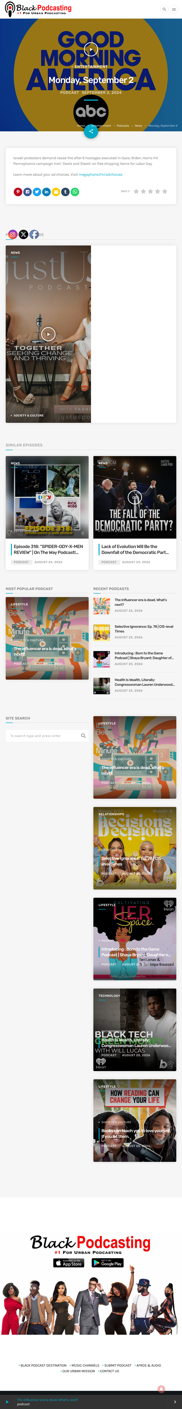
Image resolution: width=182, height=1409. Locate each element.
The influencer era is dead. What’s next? (141, 602)
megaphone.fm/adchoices (100, 174)
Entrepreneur (113, 1031)
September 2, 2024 (102, 92)
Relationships (111, 814)
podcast (69, 92)
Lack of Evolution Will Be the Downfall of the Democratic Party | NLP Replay (135, 552)
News (138, 126)
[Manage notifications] (161, 1389)
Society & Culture (116, 531)
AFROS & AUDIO (148, 1365)
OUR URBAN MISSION (79, 1371)
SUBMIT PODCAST (117, 1365)
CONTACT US (109, 1371)
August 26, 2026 (129, 611)
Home (81, 126)
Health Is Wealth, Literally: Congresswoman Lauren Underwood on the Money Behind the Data (144, 682)
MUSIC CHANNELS (85, 1365)
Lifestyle (107, 723)
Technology (109, 996)
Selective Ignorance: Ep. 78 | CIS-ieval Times (144, 628)
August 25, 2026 (129, 637)
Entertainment (101, 126)
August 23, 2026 (136, 562)
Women (106, 940)
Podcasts (123, 126)
